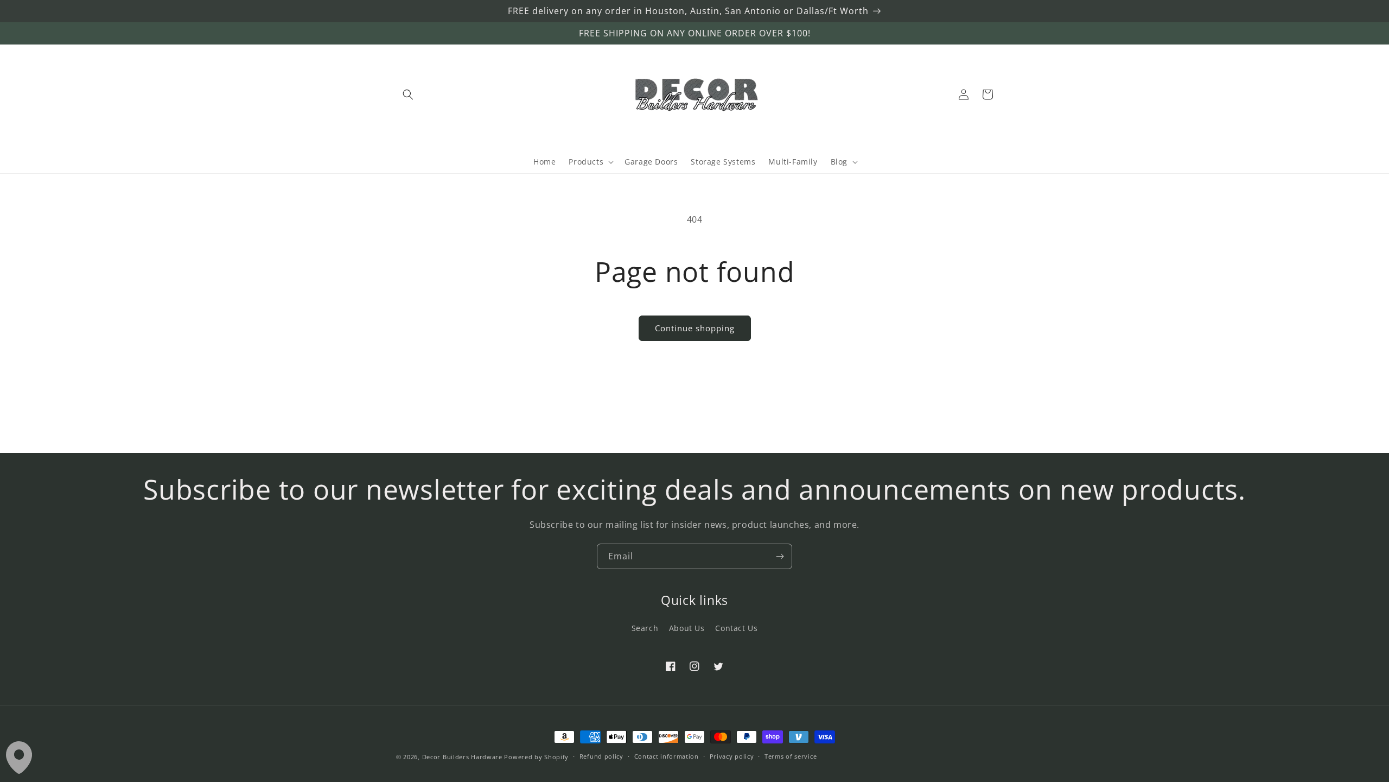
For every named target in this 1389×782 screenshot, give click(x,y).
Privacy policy (732, 756)
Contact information (666, 756)
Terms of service (790, 756)
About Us (687, 628)
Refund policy (601, 756)
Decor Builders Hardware (462, 757)
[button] (408, 94)
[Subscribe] (780, 556)
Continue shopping (695, 328)
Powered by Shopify (536, 757)
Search (645, 628)
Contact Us (736, 628)
